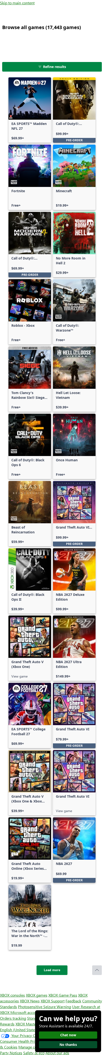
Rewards (7, 1023)
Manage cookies (31, 1046)
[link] (29, 110)
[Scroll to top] (97, 970)
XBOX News (30, 1000)
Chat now (68, 1035)
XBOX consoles (12, 995)
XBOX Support (53, 1000)
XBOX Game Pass (62, 995)
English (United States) (19, 1029)
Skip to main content (17, 2)
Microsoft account (25, 1012)
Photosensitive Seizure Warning (44, 1006)
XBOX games (36, 995)
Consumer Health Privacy (21, 1041)
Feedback (73, 1000)
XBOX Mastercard (30, 1023)
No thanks (68, 1044)
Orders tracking (13, 1018)
